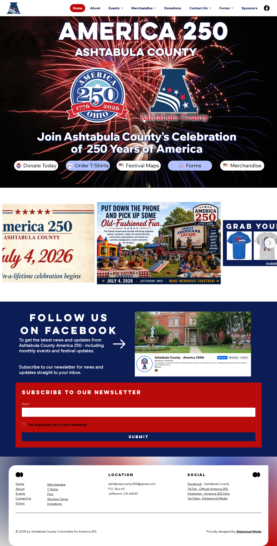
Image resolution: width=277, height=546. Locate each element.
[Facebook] (267, 8)
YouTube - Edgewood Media (207, 498)
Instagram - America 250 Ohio (208, 494)
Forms (20, 503)
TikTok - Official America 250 (208, 489)
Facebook (194, 484)
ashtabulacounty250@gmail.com (131, 484)
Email (26, 404)
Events (20, 494)
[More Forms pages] (232, 8)
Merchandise (56, 484)
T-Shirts (52, 489)
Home (20, 484)
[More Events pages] (122, 8)
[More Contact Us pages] (210, 8)
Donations (54, 504)
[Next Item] (269, 243)
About (20, 489)
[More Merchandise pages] (155, 8)
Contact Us (23, 498)
